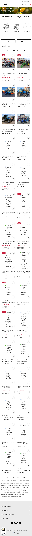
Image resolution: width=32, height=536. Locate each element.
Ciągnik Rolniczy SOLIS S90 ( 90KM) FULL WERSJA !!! (23, 242)
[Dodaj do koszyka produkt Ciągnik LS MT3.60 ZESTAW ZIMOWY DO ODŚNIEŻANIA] (13, 99)
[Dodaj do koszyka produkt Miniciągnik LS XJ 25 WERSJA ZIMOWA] (13, 382)
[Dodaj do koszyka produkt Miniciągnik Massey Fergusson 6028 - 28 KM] (13, 412)
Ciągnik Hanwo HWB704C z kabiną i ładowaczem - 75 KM (8, 74)
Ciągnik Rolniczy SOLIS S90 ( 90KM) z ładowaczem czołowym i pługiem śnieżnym (8, 271)
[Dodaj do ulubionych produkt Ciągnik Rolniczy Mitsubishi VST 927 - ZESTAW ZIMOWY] (13, 164)
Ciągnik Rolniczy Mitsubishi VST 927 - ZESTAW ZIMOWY (8, 183)
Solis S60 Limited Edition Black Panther (7, 443)
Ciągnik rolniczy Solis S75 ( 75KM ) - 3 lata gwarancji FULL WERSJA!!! (8, 212)
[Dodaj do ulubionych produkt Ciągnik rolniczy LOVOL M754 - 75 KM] (28, 138)
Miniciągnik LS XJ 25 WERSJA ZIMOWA (6, 387)
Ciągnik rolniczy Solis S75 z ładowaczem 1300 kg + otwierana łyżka (8, 242)
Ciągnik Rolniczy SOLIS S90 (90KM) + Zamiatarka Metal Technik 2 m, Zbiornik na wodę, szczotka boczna (23, 271)
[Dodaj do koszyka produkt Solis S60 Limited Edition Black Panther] (13, 438)
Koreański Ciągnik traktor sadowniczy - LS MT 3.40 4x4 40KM (23, 301)
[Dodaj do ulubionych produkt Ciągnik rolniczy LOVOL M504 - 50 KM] (13, 138)
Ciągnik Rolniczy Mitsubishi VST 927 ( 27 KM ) (23, 183)
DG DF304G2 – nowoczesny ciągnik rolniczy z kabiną (8, 301)
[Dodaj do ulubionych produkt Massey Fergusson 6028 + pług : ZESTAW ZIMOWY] (13, 342)
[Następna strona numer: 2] (24, 51)
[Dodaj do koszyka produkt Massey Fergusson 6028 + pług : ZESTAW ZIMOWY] (13, 356)
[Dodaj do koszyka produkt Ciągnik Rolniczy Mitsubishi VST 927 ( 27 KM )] (28, 178)
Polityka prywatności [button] (7, 514)
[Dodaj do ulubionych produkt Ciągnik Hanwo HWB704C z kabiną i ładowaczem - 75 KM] (13, 55)
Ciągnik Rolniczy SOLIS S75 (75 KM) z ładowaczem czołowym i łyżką (23, 212)
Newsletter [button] (4, 518)
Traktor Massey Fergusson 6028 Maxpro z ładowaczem (23, 469)
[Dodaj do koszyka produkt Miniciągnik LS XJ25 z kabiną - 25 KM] (28, 382)
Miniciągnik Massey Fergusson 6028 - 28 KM (7, 416)
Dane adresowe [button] (6, 506)
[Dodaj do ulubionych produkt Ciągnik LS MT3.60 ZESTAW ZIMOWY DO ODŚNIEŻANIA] (13, 85)
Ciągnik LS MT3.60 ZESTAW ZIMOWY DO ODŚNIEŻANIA (8, 103)
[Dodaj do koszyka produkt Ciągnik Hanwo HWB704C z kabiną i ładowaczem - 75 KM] (13, 69)
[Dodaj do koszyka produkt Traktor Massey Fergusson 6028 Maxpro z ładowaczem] (28, 465)
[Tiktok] (20, 523)
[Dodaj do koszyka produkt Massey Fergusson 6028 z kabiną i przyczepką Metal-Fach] (28, 356)
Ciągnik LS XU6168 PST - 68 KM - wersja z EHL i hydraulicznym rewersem (8, 130)
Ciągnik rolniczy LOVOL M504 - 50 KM (7, 156)
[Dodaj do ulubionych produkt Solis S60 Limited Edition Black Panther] (13, 424)
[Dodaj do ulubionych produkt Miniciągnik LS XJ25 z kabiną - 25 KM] (28, 368)
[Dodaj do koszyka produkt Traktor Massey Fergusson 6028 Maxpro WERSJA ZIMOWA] (13, 465)
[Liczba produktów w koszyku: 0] (29, 4)
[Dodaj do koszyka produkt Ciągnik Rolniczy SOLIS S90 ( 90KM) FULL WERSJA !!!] (28, 237)
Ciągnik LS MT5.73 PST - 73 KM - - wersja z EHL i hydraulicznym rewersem (23, 103)
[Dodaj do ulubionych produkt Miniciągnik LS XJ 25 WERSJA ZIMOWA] (13, 368)
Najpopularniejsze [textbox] (5, 46)
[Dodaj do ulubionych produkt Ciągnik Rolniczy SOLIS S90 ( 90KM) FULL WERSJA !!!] (28, 223)
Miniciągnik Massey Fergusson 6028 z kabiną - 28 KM (23, 416)
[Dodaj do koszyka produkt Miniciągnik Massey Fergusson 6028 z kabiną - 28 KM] (28, 412)
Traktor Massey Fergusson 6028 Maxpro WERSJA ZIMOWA (8, 469)
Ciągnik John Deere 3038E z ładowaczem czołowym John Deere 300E (23, 74)
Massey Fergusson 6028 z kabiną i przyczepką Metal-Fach (23, 360)
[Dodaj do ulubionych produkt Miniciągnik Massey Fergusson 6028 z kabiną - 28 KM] (28, 398)
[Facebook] (12, 523)
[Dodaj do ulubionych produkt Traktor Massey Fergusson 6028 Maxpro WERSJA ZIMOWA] (13, 451)
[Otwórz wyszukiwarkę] (23, 4)
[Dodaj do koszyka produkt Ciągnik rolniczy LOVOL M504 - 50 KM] (13, 152)
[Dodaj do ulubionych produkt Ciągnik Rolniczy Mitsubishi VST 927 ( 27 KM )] (28, 164)
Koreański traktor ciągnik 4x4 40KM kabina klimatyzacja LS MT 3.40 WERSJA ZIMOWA (7, 331)
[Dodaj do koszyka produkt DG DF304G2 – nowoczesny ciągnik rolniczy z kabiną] (13, 296)
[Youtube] (17, 523)
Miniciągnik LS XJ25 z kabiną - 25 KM (23, 387)
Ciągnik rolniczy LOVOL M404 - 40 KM (22, 130)
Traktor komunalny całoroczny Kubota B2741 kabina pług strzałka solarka (23, 443)
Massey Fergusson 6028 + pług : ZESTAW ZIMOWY (8, 360)
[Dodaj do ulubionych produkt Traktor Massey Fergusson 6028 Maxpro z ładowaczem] (28, 451)
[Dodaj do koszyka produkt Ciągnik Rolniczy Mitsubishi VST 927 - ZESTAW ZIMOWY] (13, 178)
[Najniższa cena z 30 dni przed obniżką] (14, 79)
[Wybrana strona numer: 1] (16, 51)
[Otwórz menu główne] (2, 4)
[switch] (3, 534)
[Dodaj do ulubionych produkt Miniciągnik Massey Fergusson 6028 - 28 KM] (13, 398)
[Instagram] (15, 523)
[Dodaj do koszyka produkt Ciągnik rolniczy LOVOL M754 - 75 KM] (28, 152)
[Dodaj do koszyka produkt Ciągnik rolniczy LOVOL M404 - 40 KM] (28, 125)
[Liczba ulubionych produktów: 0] (26, 4)
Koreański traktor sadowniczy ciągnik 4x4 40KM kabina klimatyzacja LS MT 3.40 (23, 331)
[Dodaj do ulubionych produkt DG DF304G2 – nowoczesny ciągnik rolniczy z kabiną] (13, 283)
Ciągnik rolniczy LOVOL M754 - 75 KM (22, 156)
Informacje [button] (4, 510)
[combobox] (16, 46)
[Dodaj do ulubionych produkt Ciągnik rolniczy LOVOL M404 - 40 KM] (28, 111)
